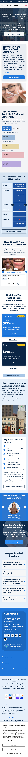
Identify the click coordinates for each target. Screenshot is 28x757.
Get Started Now (14, 77)
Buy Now (14, 333)
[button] (3, 272)
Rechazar (13, 749)
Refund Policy (16, 684)
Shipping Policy (15, 686)
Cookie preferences (18, 689)
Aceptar (13, 745)
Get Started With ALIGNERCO (14, 486)
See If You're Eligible (14, 34)
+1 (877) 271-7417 (9, 631)
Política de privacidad (12, 741)
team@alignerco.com (10, 629)
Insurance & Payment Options (12, 375)
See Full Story (12, 284)
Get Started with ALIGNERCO (14, 231)
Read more (6, 72)
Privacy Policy (6, 684)
